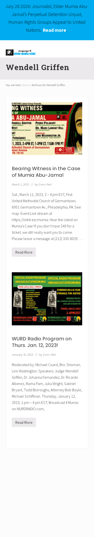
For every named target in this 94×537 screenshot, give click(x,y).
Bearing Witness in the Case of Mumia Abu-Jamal (46, 171)
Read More (24, 253)
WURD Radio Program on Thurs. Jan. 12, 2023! (42, 342)
